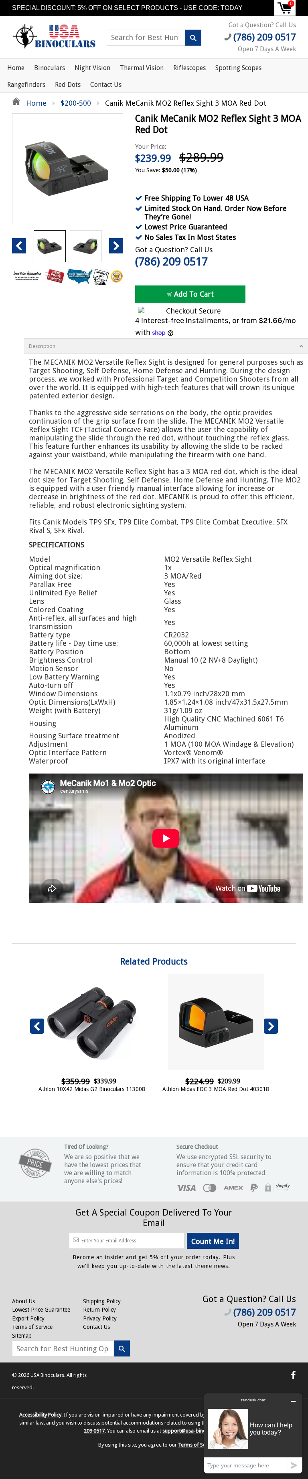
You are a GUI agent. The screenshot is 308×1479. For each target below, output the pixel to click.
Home (15, 68)
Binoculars (49, 68)
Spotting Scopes (238, 68)
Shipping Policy (102, 1301)
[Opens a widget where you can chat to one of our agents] (253, 1433)
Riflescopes (189, 68)
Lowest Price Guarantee (41, 1309)
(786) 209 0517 (171, 261)
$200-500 (76, 103)
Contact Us (106, 84)
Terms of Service (32, 1327)
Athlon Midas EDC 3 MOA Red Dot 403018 (215, 1089)
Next (116, 245)
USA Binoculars (47, 1375)
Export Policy (28, 1318)
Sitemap (22, 1335)
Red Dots (68, 84)
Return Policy (99, 1309)
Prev (19, 245)
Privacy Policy (100, 1318)
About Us (23, 1301)
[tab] (166, 346)
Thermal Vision (142, 68)
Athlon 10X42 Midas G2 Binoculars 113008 (91, 1089)
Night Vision (92, 68)
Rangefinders (26, 84)
